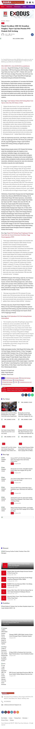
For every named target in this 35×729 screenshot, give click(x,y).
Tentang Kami (17, 718)
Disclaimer (24, 718)
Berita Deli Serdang (26, 378)
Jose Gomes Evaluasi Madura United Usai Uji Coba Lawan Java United (8, 431)
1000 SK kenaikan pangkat (13, 378)
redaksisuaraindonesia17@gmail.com (12, 704)
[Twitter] (26, 395)
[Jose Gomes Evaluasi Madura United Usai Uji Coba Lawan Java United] (9, 424)
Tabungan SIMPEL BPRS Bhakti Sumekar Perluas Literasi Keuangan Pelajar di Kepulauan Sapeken (20, 635)
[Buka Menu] (30, 2)
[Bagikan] (32, 34)
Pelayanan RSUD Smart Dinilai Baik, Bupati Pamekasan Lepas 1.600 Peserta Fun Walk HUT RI (25, 431)
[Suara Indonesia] (13, 2)
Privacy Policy (4, 720)
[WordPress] (11, 712)
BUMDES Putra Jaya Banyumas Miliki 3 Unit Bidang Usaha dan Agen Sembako (19, 584)
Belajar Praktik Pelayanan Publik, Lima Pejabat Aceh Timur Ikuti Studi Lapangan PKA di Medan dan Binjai (26, 449)
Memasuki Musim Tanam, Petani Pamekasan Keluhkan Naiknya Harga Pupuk (20, 597)
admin (6, 34)
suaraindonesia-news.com (25, 382)
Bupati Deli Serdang (7, 380)
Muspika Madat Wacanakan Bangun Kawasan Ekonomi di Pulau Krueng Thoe (20, 572)
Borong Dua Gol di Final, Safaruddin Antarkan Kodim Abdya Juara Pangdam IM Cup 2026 (25, 414)
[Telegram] (29, 395)
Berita (3, 23)
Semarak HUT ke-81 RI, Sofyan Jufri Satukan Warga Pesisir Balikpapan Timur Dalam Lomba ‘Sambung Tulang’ (9, 449)
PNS (16, 382)
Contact (10, 718)
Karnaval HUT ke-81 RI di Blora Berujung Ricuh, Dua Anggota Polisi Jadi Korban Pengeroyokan (9, 414)
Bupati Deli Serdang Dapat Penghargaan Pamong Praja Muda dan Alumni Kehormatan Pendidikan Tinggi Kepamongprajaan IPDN (17, 235)
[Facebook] (22, 395)
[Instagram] (14, 712)
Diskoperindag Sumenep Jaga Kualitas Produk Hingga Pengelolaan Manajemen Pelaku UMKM (19, 578)
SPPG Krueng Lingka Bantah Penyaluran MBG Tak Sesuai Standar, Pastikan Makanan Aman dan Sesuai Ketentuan (21, 673)
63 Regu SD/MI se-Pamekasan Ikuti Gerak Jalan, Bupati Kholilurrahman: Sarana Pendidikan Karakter (21, 653)
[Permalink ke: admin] (3, 34)
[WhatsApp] (32, 395)
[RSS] (17, 712)
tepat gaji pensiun (7, 384)
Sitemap (12, 720)
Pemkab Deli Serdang (8, 382)
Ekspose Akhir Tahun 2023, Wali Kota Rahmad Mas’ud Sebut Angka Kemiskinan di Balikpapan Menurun (20, 591)
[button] (27, 2)
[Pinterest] (8, 712)
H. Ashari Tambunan (19, 380)
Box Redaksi (4, 718)
